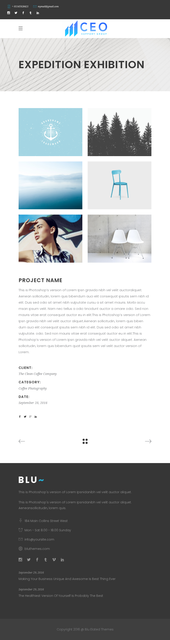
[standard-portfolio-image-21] (119, 239)
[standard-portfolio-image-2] (50, 132)
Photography (37, 388)
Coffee (23, 388)
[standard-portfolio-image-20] (50, 185)
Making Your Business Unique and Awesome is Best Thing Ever (67, 579)
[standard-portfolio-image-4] (119, 132)
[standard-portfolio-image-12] (50, 239)
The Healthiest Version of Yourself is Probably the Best (61, 595)
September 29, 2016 (31, 572)
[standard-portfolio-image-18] (119, 185)
